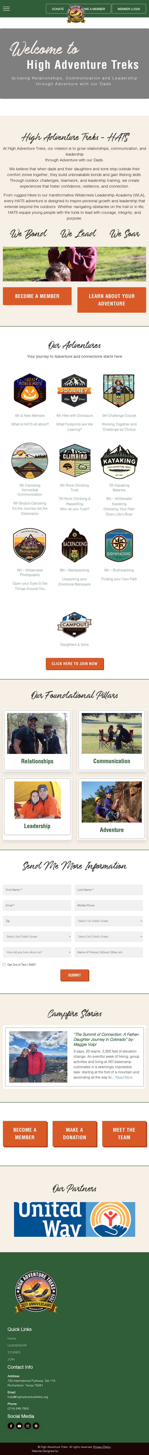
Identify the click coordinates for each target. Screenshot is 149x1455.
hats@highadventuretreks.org (28, 1396)
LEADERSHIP (17, 1344)
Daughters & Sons (74, 644)
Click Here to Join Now (75, 663)
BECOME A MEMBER (24, 1133)
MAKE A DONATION (74, 1133)
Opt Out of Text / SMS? (21, 964)
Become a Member (37, 295)
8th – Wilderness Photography (30, 572)
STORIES (14, 1351)
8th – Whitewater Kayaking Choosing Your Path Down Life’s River (119, 505)
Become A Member (91, 8)
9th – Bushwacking (119, 569)
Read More (124, 1077)
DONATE (58, 8)
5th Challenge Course (119, 415)
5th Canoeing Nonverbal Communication (30, 489)
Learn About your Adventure (112, 299)
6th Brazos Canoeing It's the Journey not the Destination (30, 508)
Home (12, 1338)
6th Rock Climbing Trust (74, 487)
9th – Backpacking (74, 569)
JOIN (11, 1358)
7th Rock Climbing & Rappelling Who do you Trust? (75, 503)
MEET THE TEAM (124, 1133)
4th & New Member (30, 415)
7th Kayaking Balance (119, 487)
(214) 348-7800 (18, 1408)
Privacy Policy (102, 1446)
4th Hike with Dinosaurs (74, 415)
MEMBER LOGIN (129, 8)
